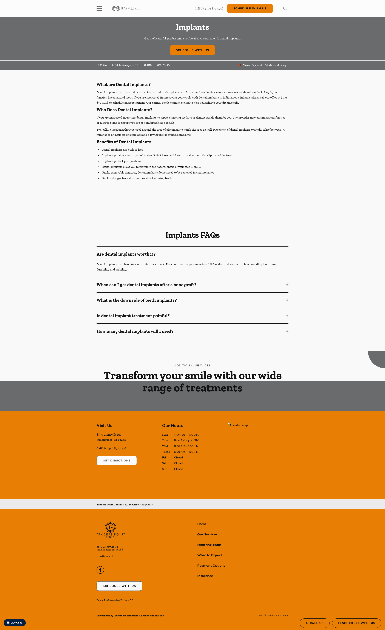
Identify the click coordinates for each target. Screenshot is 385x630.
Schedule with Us (249, 8)
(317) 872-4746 (164, 65)
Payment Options (211, 565)
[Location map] (258, 455)
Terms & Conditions (126, 615)
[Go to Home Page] (126, 9)
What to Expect (209, 555)
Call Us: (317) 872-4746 (209, 8)
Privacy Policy (105, 615)
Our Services (207, 534)
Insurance (205, 576)
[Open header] (100, 8)
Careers (144, 615)
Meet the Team (209, 545)
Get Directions (117, 460)
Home (202, 524)
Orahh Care (157, 615)
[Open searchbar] (285, 8)
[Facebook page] (100, 570)
